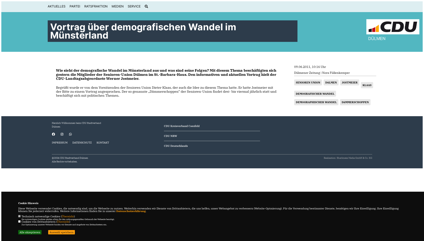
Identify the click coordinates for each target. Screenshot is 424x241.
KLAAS (367, 85)
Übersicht (68, 216)
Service (134, 6)
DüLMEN (331, 82)
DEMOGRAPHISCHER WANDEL (316, 102)
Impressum (60, 142)
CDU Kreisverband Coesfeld (182, 126)
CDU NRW (170, 136)
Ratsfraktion (95, 6)
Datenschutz (82, 142)
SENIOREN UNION (308, 82)
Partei (75, 6)
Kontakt (103, 142)
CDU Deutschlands (176, 145)
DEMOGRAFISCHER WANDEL (315, 94)
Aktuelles (56, 6)
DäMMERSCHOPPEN (355, 102)
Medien (118, 6)
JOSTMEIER (350, 82)
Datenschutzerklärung (131, 211)
